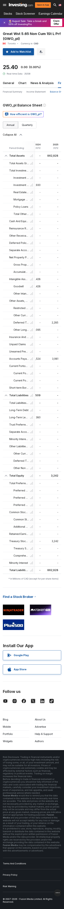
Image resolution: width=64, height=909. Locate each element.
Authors (39, 741)
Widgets (8, 741)
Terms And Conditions (14, 863)
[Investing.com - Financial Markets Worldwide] (21, 5)
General (8, 83)
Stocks (8, 13)
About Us (40, 719)
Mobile (7, 726)
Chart (22, 83)
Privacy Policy (10, 875)
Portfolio (8, 733)
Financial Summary (12, 91)
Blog (5, 719)
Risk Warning (9, 886)
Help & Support (44, 733)
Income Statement (36, 91)
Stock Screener (25, 13)
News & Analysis (42, 83)
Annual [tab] (10, 124)
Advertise (40, 726)
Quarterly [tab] (27, 124)
